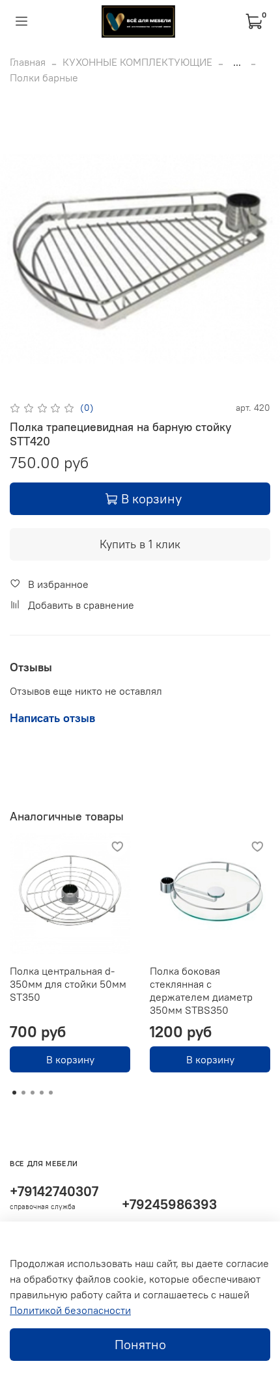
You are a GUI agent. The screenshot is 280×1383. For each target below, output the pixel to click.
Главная (28, 61)
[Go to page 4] (42, 1093)
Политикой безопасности (70, 1310)
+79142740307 (54, 1191)
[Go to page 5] (51, 1093)
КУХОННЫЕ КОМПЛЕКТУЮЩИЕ (137, 61)
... (237, 62)
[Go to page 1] (14, 1093)
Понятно (140, 1344)
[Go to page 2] (23, 1093)
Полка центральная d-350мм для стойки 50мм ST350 (68, 983)
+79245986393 (169, 1204)
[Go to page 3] (33, 1093)
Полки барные (44, 77)
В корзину (70, 1059)
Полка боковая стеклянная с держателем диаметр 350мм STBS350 (201, 990)
